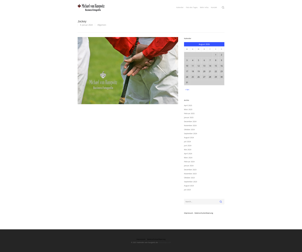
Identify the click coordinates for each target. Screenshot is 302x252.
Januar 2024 (188, 165)
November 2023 (190, 173)
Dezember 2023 (190, 169)
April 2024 (188, 153)
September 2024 (190, 133)
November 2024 (190, 125)
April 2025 (188, 105)
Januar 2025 (188, 117)
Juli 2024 (187, 141)
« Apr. (187, 89)
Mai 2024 (187, 149)
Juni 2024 (187, 145)
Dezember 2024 (190, 121)
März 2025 (188, 109)
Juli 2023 (187, 190)
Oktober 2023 (189, 177)
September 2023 (190, 182)
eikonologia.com (164, 242)
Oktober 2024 (189, 129)
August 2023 (189, 186)
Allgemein (101, 25)
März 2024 (188, 157)
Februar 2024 (189, 161)
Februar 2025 (189, 113)
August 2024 (189, 137)
